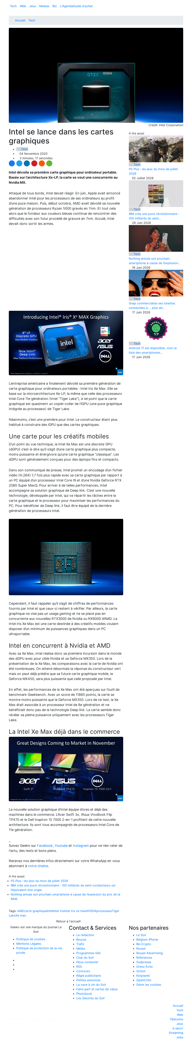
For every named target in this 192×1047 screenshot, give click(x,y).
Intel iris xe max (75, 911)
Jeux (33, 6)
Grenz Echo (144, 966)
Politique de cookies (30, 939)
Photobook (84, 993)
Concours (83, 971)
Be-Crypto (143, 944)
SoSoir (141, 971)
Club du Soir (85, 957)
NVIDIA (91, 911)
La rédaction (85, 935)
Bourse (81, 939)
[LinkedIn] (27, 163)
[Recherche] (182, 7)
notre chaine (38, 866)
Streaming (176, 1033)
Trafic (80, 944)
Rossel (141, 948)
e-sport (177, 1028)
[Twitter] (19, 163)
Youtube (61, 846)
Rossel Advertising (149, 953)
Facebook (45, 846)
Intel (50, 911)
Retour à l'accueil (68, 921)
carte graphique (35, 911)
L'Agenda (66, 6)
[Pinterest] (34, 163)
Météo (80, 948)
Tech (14, 6)
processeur (104, 911)
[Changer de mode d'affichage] (181, 2)
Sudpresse (143, 962)
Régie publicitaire (88, 975)
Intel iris (58, 911)
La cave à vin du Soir (91, 984)
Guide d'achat (83, 6)
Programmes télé (88, 953)
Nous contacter (87, 962)
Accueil (20, 20)
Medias (44, 6)
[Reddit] (42, 163)
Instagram (81, 846)
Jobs (179, 1037)
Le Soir (141, 935)
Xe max (21, 915)
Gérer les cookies (148, 984)
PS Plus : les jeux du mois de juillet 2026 (39, 881)
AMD (20, 911)
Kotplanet (143, 975)
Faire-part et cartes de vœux (97, 989)
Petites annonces (88, 980)
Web (23, 6)
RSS (79, 966)
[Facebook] (12, 163)
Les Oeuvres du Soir (90, 998)
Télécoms (176, 1019)
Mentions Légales (28, 943)
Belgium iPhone (147, 939)
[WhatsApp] (49, 163)
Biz (55, 6)
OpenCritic (144, 980)
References (144, 957)
